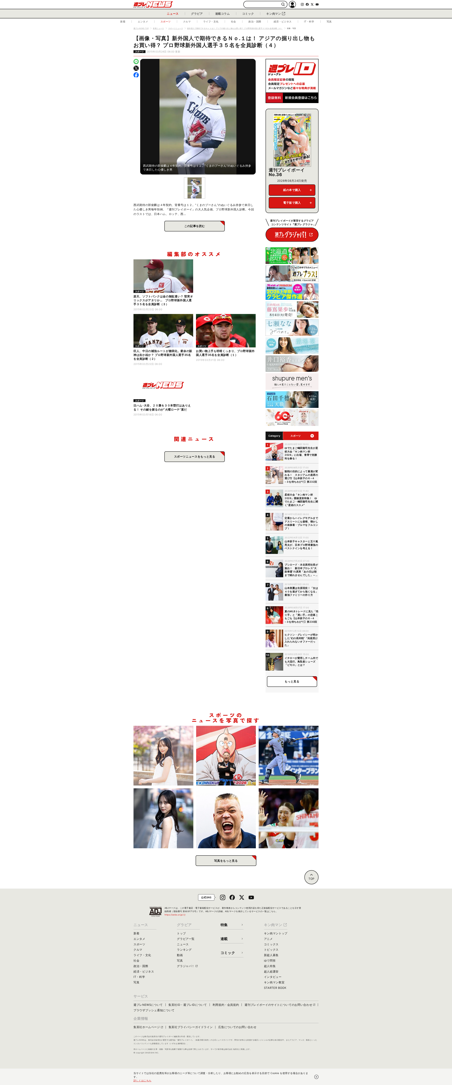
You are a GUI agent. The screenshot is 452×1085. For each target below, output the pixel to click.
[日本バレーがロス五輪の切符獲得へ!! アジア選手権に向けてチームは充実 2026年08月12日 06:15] (289, 818)
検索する (283, 4)
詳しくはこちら (142, 1080)
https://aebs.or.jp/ (175, 914)
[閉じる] (316, 1077)
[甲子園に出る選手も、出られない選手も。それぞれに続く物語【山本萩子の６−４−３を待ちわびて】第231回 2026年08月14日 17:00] (163, 818)
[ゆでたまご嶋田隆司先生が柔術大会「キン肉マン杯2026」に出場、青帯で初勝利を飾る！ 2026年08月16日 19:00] (226, 756)
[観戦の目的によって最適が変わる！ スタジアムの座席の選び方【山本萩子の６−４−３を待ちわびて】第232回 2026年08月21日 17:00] (163, 756)
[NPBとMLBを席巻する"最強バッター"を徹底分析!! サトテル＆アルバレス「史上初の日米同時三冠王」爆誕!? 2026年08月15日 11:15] (289, 756)
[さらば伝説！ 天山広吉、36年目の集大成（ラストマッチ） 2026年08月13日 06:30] (226, 818)
